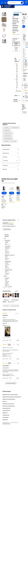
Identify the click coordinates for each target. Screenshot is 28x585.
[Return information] (23, 24)
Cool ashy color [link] (8, 261)
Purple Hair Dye (6, 417)
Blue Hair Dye (5, 419)
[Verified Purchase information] (14, 344)
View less (10, 286)
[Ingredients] (18, 165)
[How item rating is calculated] (15, 226)
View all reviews (7, 229)
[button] (16, 59)
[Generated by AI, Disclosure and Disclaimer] (7, 287)
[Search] (22, 3)
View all (16, 291)
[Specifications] (18, 153)
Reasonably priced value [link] (9, 254)
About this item (6, 145)
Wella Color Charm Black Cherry (9, 405)
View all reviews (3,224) (10, 383)
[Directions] (18, 157)
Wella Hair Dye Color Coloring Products (10, 394)
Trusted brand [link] (7, 246)
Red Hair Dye (5, 412)
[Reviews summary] (20, 34)
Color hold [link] (7, 278)
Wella (13, 16)
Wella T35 (4, 401)
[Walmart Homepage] (5, 3)
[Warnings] (18, 169)
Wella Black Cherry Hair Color (8, 403)
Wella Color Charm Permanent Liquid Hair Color (12, 396)
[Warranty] (17, 161)
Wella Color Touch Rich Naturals (9, 399)
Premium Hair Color (6, 408)
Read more (5, 323)
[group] (17, 34)
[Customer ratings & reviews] (18, 220)
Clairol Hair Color (6, 415)
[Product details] (18, 149)
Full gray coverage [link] (8, 269)
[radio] (16, 44)
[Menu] (2, 3)
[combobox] (15, 2)
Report (18, 340)
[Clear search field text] (20, 2)
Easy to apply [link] (7, 240)
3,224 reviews (10, 224)
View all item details (19, 90)
